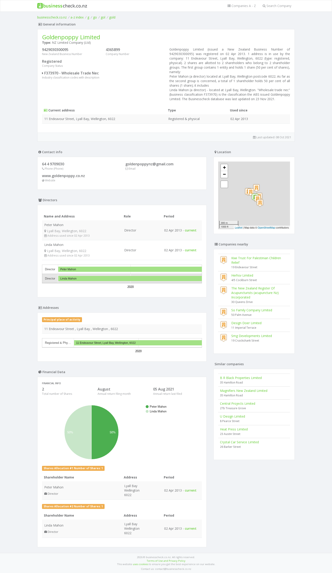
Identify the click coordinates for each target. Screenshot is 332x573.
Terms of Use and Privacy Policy (166, 560)
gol (103, 17)
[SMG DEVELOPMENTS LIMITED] (256, 188)
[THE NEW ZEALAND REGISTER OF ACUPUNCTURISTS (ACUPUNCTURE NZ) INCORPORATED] (250, 192)
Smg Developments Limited (251, 336)
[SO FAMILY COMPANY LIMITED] (260, 203)
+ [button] (224, 167)
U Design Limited (232, 416)
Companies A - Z (243, 6)
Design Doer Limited (246, 323)
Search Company (278, 6)
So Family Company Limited (251, 310)
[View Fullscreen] (224, 184)
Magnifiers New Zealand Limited (243, 390)
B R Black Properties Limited (241, 378)
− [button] (224, 174)
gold (112, 17)
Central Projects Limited (237, 403)
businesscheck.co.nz (52, 17)
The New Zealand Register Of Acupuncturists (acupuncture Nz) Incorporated (255, 292)
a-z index (77, 17)
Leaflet (238, 227)
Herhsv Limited (242, 275)
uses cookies (140, 564)
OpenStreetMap (266, 227)
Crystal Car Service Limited (239, 442)
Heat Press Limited (234, 429)
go (95, 17)
